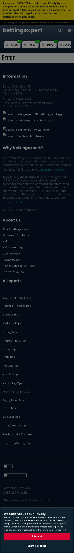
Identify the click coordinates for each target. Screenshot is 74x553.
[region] (37, 530)
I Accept (37, 536)
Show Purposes (37, 545)
